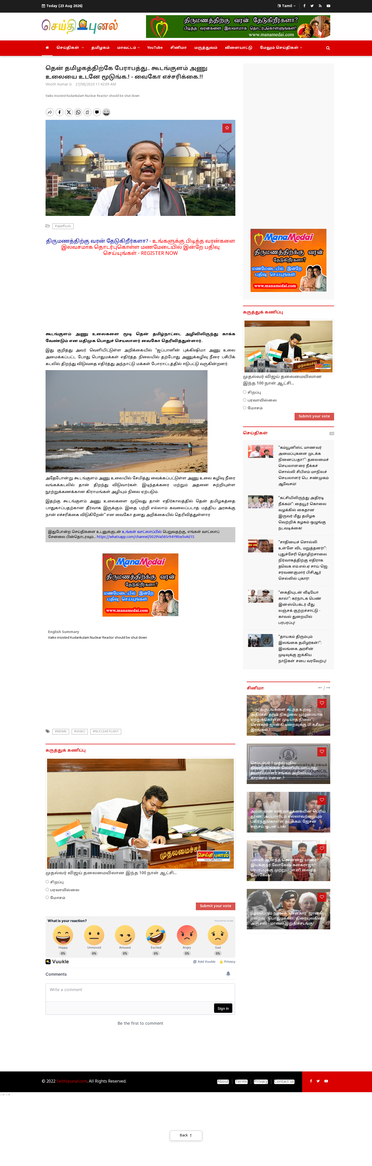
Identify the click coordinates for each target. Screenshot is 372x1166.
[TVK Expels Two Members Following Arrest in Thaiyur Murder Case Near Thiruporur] (260, 501)
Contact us (284, 1082)
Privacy (261, 1082)
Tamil (287, 6)
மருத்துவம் (205, 48)
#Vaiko (79, 731)
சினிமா (178, 48)
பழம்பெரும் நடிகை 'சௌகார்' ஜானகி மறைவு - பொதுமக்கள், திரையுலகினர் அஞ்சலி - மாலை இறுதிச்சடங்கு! (288, 918)
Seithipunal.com (71, 1081)
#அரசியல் (63, 226)
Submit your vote (215, 906)
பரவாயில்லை (64, 890)
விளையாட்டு (238, 48)
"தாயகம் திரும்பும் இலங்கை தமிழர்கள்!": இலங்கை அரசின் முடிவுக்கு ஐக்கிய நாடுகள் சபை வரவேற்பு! (302, 649)
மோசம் (57, 898)
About (223, 1082)
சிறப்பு (57, 882)
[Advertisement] (140, 292)
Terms (241, 1082)
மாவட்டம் (126, 48)
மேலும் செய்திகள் (279, 48)
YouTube (155, 48)
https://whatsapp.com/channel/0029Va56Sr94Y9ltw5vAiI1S (145, 537)
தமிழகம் (100, 48)
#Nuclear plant (106, 731)
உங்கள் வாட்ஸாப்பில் (141, 532)
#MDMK (61, 731)
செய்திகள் (68, 48)
